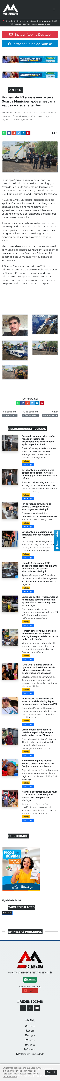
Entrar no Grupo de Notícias (32, 44)
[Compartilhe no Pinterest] (28, 133)
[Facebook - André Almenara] (23, 1008)
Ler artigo (28, 464)
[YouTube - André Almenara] (37, 1008)
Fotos (31, 1040)
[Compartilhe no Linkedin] (23, 133)
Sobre (31, 1030)
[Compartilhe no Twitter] (18, 133)
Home (31, 1026)
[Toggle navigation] (54, 9)
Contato (31, 1049)
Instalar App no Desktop (33, 34)
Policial (26, 461)
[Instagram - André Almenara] (30, 1008)
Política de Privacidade (31, 1054)
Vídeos (31, 1044)
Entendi (51, 1072)
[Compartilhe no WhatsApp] (4, 133)
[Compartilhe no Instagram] (14, 133)
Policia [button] (8, 913)
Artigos (31, 1035)
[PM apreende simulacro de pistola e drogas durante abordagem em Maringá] (10, 510)
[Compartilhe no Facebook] (9, 133)
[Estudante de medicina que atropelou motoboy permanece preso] (10, 538)
